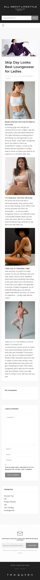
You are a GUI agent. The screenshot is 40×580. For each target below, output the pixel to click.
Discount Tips (9, 496)
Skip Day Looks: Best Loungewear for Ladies (19, 66)
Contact (22, 569)
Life (5, 499)
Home (17, 569)
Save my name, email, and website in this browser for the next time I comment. (19, 468)
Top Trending (27, 76)
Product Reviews (10, 502)
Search (34, 18)
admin (8, 78)
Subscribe (32, 545)
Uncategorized (9, 510)
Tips (5, 505)
